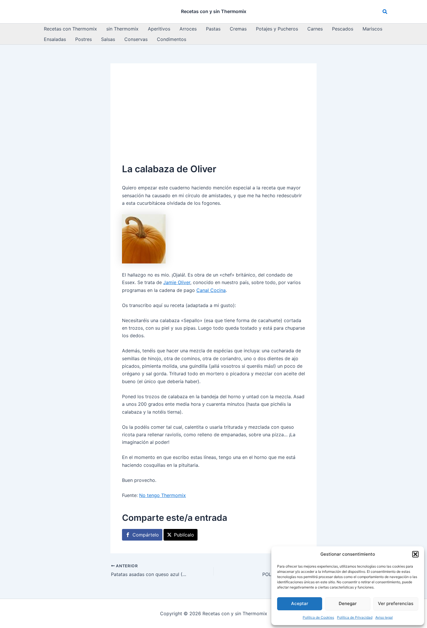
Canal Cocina (211, 290)
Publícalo (184, 535)
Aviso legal (384, 617)
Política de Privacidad (354, 617)
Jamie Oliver (176, 282)
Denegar (348, 603)
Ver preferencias (395, 603)
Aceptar (299, 603)
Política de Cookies (318, 617)
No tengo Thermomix (162, 495)
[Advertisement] (213, 118)
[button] (415, 554)
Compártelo (145, 535)
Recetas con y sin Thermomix (213, 11)
